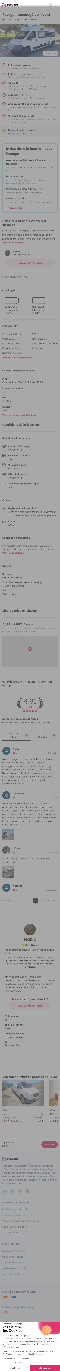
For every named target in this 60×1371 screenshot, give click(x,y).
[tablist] (30, 736)
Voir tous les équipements (17, 357)
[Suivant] (40, 1093)
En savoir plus (13, 207)
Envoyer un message (30, 262)
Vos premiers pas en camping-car (20, 1220)
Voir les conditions (13, 552)
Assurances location (13, 1262)
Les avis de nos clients (14, 1226)
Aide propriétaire (11, 1274)
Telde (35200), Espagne (25, 19)
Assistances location (13, 1268)
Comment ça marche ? (14, 1209)
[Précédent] (5, 1093)
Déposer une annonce (14, 1250)
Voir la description (13, 242)
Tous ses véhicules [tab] (46, 735)
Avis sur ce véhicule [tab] (18, 735)
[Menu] (53, 4)
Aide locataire (10, 1232)
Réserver (49, 1144)
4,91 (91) (9, 19)
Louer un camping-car (14, 1215)
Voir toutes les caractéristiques (20, 415)
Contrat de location (13, 1256)
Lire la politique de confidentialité (16, 1358)
